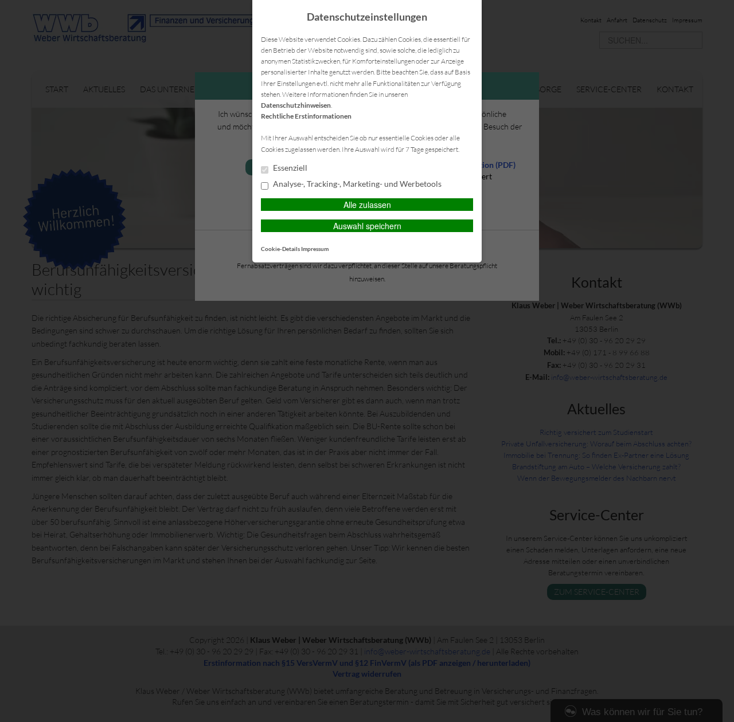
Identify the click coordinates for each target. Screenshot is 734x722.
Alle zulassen (367, 204)
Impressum (315, 248)
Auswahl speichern (367, 225)
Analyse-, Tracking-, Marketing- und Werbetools (356, 184)
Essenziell (289, 167)
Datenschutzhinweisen (296, 105)
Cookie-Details (280, 248)
